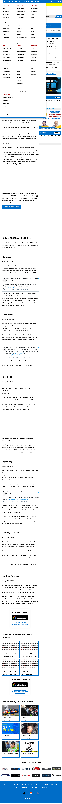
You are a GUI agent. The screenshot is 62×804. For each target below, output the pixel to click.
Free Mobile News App (21, 48)
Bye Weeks (19, 88)
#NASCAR (11, 288)
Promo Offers (33, 74)
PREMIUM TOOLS (6, 5)
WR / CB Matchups (6, 31)
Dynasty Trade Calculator (22, 43)
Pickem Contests (6, 114)
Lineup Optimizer (6, 20)
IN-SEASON (19, 45)
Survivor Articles (6, 100)
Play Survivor (5, 109)
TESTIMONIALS (25, 784)
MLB (5, 1)
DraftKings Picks (34, 57)
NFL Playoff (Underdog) (7, 48)
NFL (1, 1)
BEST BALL (5, 45)
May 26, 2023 (24, 290)
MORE (27, 1)
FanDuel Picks (33, 60)
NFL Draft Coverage (34, 8)
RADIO (60, 16)
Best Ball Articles (6, 66)
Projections (5, 34)
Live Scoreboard (20, 66)
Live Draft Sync (6, 17)
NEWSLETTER (34, 784)
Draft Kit (4, 8)
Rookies (32, 17)
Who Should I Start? (20, 54)
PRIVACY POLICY (34, 787)
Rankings (18, 22)
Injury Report (19, 34)
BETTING (36, 1)
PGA (16, 1)
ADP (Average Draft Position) (22, 37)
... (51, 16)
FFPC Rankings (5, 63)
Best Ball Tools (5, 51)
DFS (32, 1)
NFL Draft (32, 14)
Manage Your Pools (6, 106)
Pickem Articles (6, 111)
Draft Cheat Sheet (20, 20)
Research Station (6, 28)
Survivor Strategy (6, 103)
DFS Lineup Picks (34, 54)
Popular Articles (45, 25)
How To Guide (5, 43)
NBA (9, 1)
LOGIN (52, 1)
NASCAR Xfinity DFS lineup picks (11, 154)
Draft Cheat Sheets (6, 74)
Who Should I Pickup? (21, 57)
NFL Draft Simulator (20, 8)
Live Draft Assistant (20, 14)
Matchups (18, 74)
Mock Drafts (33, 37)
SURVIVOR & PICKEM (7, 94)
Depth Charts (19, 31)
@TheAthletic (19, 353)
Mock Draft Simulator (21, 11)
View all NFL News (50, 73)
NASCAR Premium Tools (11, 159)
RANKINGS (43, 132)
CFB (24, 1)
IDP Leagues (33, 40)
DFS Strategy (33, 68)
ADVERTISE (16, 784)
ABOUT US (17, 787)
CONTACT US (7, 784)
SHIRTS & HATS (44, 784)
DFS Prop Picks (33, 66)
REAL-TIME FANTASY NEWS (47, 35)
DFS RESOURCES (34, 45)
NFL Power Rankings (34, 43)
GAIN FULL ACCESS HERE (11, 207)
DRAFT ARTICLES (34, 5)
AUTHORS (24, 787)
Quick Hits (18, 86)
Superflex (32, 34)
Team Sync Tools (6, 11)
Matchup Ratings (34, 51)
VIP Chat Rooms (6, 40)
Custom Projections (6, 77)
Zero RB (32, 31)
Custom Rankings (6, 14)
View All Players (50, 108)
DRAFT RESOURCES (20, 5)
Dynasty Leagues (34, 11)
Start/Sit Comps (6, 37)
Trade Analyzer (20, 60)
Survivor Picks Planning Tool (22, 91)
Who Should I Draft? (20, 17)
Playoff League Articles (21, 51)
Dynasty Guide (19, 28)
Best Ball (32, 20)
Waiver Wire (19, 80)
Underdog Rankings (6, 57)
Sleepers (32, 25)
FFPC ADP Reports (20, 40)
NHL (13, 1)
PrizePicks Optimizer (7, 25)
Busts (32, 28)
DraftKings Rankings (7, 60)
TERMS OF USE (44, 787)
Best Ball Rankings (6, 54)
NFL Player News (20, 63)
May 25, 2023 (26, 357)
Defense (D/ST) (20, 83)
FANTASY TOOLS (46, 16)
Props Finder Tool (6, 22)
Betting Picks (33, 71)
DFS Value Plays (34, 63)
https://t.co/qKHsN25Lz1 (11, 355)
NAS (20, 1)
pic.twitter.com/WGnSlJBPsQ (18, 499)
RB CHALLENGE (54, 784)
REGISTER (58, 1)
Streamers (19, 77)
